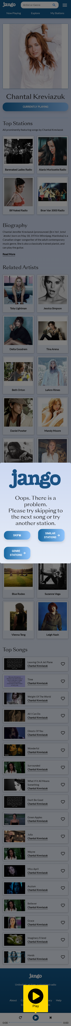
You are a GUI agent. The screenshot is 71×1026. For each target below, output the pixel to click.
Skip (16, 535)
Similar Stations (50, 535)
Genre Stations (16, 552)
